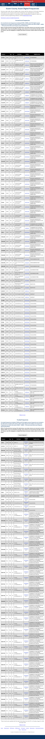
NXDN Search (17, 728)
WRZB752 (26, 488)
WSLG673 (27, 259)
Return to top (22, 415)
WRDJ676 (27, 92)
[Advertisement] (22, 44)
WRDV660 (26, 498)
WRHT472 (27, 291)
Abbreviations (32, 728)
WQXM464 (27, 300)
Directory (27, 3)
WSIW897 (27, 280)
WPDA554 (26, 514)
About (20, 729)
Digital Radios (33, 4)
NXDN (15, 3)
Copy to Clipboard (22, 34)
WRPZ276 (27, 65)
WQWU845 (27, 106)
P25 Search (23, 728)
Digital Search (3, 4)
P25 (21, 3)
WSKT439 (27, 57)
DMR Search (12, 728)
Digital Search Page (27, 15)
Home (2, 728)
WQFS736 (27, 115)
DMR (9, 3)
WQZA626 (26, 449)
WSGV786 (27, 269)
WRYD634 (26, 442)
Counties (27, 728)
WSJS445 (27, 392)
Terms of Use (24, 729)
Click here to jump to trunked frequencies (10, 17)
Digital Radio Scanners (40, 728)
